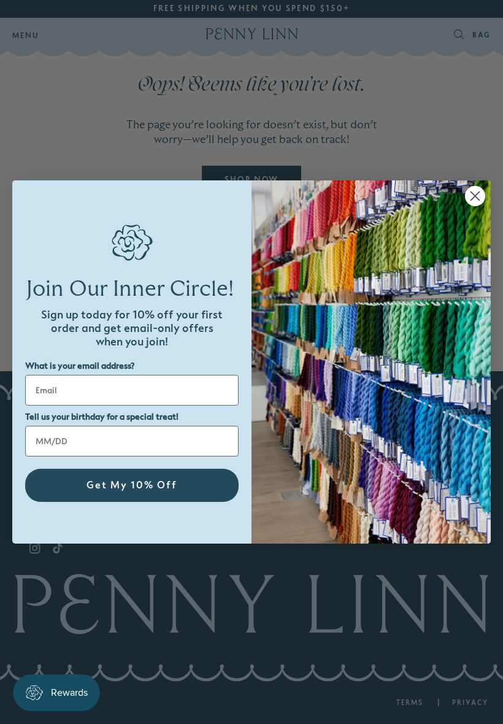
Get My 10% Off (131, 485)
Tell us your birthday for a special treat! (102, 417)
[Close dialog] (475, 196)
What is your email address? (79, 366)
